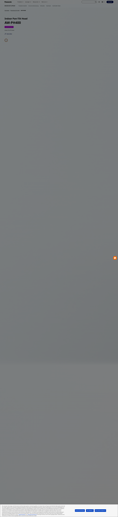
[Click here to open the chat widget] (115, 258)
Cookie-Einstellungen (80, 510)
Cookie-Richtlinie (21, 514)
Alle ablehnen (90, 510)
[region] (59, 510)
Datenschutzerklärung (32, 514)
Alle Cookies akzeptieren (100, 510)
